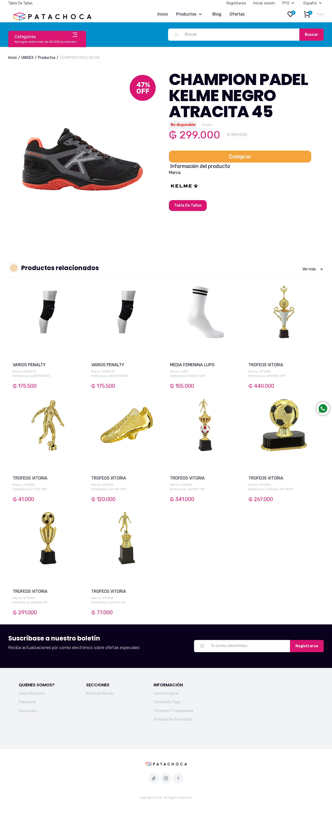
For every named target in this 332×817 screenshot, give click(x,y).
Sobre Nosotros (32, 693)
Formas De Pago (167, 702)
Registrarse (236, 3)
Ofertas (237, 14)
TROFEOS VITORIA (265, 364)
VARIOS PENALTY (29, 364)
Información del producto (200, 166)
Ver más (309, 269)
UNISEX (27, 57)
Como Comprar (166, 693)
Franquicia (27, 702)
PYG (285, 3)
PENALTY (29, 371)
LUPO (184, 371)
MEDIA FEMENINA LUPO (192, 364)
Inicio (162, 14)
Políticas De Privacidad (173, 719)
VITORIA (265, 371)
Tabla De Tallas (20, 3)
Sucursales (28, 711)
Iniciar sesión (264, 3)
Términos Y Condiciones (173, 711)
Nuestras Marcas (100, 693)
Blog (216, 14)
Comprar (240, 156)
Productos (186, 14)
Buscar (311, 34)
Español (310, 3)
